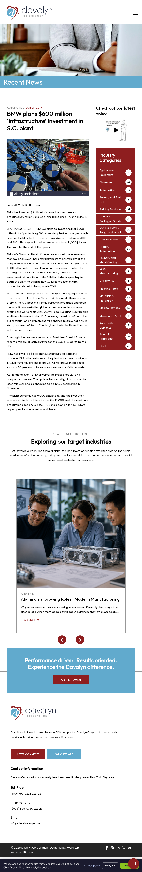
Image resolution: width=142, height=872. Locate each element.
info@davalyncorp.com (25, 823)
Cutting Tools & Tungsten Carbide (111, 230)
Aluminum (106, 182)
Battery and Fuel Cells (110, 200)
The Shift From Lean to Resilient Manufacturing (67, 599)
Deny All (110, 865)
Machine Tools (109, 288)
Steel (103, 346)
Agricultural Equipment (107, 172)
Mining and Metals (111, 316)
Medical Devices (110, 308)
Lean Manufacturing (109, 271)
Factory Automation (107, 249)
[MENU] (135, 13)
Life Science (107, 280)
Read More (29, 620)
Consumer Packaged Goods (110, 219)
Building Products (111, 209)
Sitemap (29, 852)
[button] (115, 130)
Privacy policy (92, 865)
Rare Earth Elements (106, 325)
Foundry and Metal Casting (108, 260)
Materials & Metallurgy (107, 298)
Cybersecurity (109, 239)
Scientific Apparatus (106, 336)
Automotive (15, 107)
